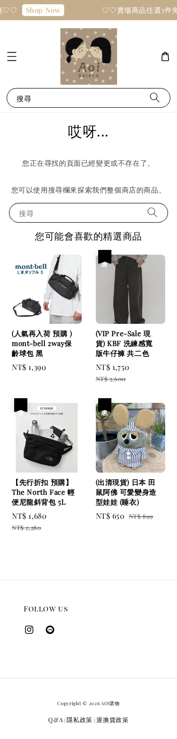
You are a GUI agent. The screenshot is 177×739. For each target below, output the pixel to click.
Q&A (55, 719)
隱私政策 (80, 719)
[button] (11, 56)
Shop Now (41, 10)
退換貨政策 (112, 719)
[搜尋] (155, 97)
